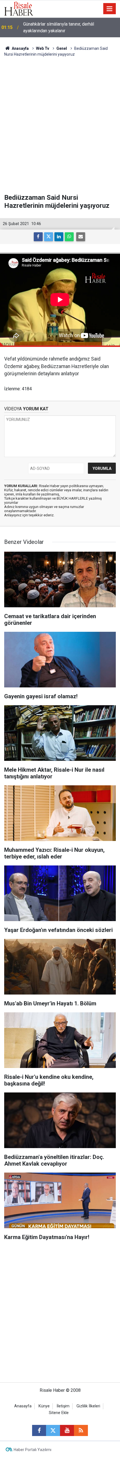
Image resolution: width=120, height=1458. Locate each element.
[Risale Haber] (18, 8)
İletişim (63, 1406)
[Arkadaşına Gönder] (80, 236)
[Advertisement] (60, 125)
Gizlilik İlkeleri (88, 1406)
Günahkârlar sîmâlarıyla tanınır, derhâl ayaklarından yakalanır (58, 27)
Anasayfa (23, 1406)
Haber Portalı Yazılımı (32, 1449)
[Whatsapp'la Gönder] (69, 236)
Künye (44, 1406)
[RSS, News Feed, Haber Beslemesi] (81, 1430)
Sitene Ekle (59, 1412)
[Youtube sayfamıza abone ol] (67, 1430)
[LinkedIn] (58, 236)
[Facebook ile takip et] (39, 1430)
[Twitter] (48, 236)
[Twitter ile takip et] (53, 1430)
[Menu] (110, 9)
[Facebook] (38, 236)
